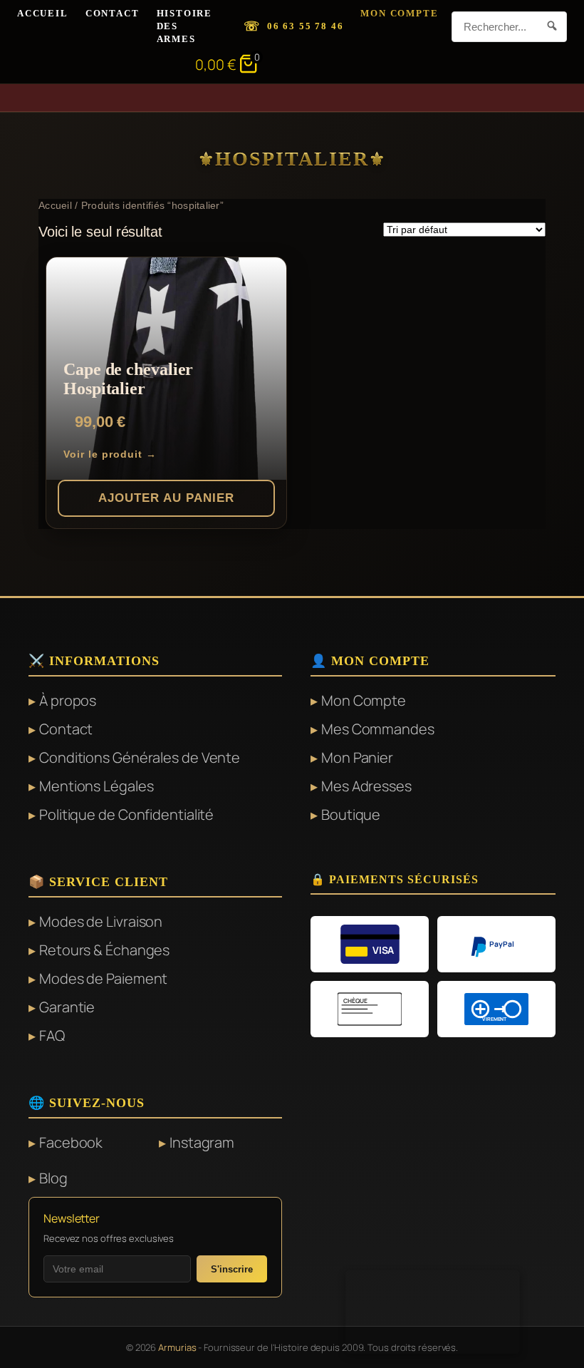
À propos (67, 700)
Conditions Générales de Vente (139, 757)
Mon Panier (357, 757)
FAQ (52, 1035)
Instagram (202, 1142)
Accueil (42, 13)
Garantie (67, 1007)
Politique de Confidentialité (126, 814)
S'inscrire (232, 1269)
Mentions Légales (96, 786)
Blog (53, 1178)
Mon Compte (399, 13)
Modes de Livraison (100, 921)
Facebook (71, 1142)
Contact (112, 13)
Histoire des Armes (185, 26)
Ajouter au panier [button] (166, 498)
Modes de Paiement (103, 978)
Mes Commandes (377, 729)
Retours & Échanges (104, 950)
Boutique (350, 814)
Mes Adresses (366, 786)
